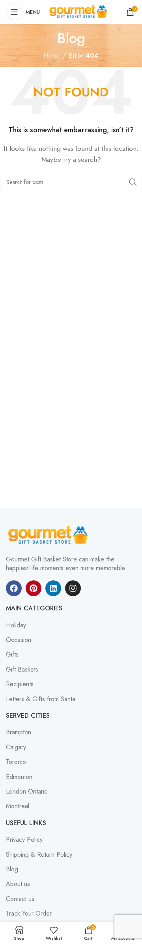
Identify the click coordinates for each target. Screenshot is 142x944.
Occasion (18, 640)
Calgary (16, 747)
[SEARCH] (133, 182)
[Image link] (49, 534)
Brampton (18, 732)
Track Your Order (29, 913)
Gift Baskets (22, 669)
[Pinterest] (33, 588)
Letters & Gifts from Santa (40, 699)
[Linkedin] (53, 588)
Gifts (12, 654)
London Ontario (27, 791)
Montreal (17, 806)
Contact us (20, 899)
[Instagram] (73, 588)
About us (18, 884)
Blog (12, 869)
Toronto (16, 762)
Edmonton (19, 777)
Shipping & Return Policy (39, 854)
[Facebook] (14, 588)
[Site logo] (79, 11)
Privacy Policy (24, 839)
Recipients (20, 684)
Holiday (16, 625)
